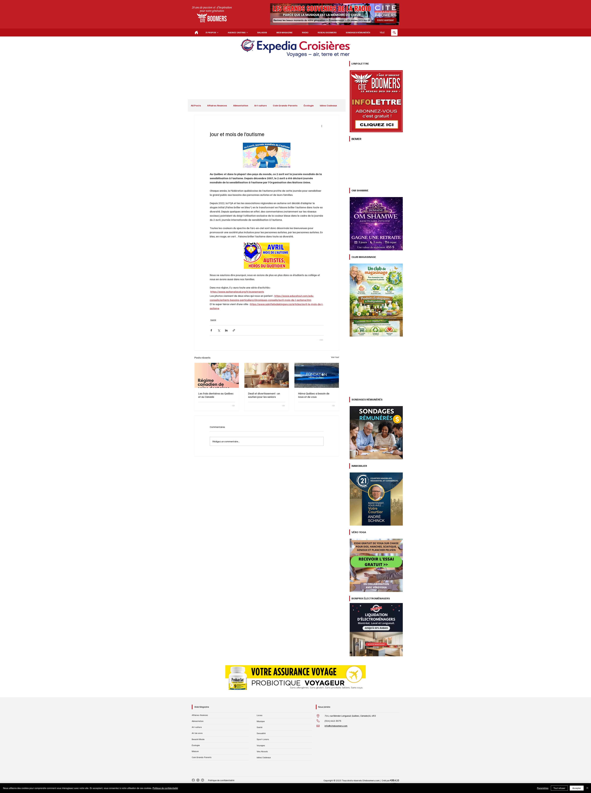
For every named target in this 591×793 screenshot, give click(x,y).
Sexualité (261, 733)
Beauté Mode (198, 739)
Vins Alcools (262, 751)
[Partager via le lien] (233, 330)
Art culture (260, 105)
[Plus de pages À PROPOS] (217, 32)
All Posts (196, 105)
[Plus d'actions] (322, 126)
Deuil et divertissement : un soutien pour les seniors (264, 395)
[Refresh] (196, 32)
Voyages (261, 745)
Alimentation (240, 105)
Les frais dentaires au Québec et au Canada (215, 395)
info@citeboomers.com (336, 725)
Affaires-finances (200, 715)
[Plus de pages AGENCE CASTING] (247, 32)
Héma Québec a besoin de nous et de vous (313, 395)
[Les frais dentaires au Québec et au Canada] (217, 375)
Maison (195, 751)
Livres (259, 715)
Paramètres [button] (542, 788)
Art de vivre (197, 733)
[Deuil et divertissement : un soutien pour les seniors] (266, 375)
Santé (213, 320)
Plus (322, 105)
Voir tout (335, 357)
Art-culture (197, 727)
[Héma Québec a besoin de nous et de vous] (316, 375)
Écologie (309, 105)
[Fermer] (587, 788)
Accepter (576, 788)
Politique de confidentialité (221, 780)
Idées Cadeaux (264, 757)
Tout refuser (559, 788)
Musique (261, 721)
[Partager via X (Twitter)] (218, 330)
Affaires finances (217, 105)
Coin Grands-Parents (285, 105)
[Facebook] (193, 780)
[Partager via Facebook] (211, 330)
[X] (197, 780)
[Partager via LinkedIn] (226, 330)
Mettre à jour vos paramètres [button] (308, 434)
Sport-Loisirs (263, 739)
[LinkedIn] (202, 780)
